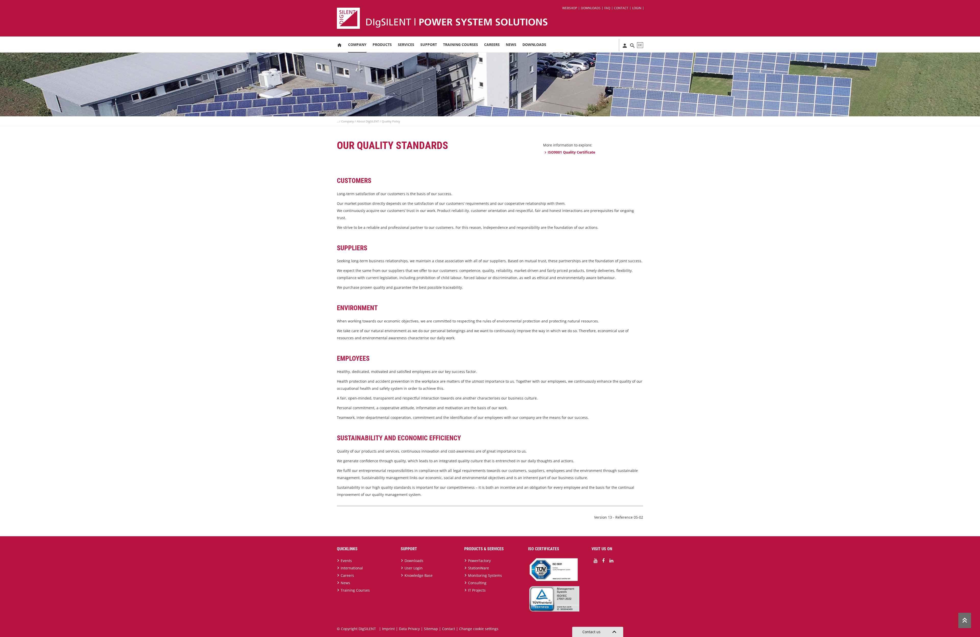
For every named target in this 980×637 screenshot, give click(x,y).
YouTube (595, 561)
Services (406, 44)
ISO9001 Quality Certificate (571, 152)
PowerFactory (479, 560)
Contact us (600, 632)
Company (357, 44)
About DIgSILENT (368, 121)
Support (428, 44)
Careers (492, 44)
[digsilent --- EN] (493, 18)
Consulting (477, 582)
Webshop (569, 8)
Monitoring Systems (485, 575)
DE (640, 45)
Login (636, 8)
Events (346, 560)
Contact (621, 8)
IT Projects (477, 590)
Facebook (603, 561)
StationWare (478, 568)
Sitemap (431, 628)
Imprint (388, 628)
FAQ (607, 8)
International (352, 568)
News (511, 44)
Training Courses (460, 44)
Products (382, 44)
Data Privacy (409, 628)
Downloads (591, 8)
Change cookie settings (478, 628)
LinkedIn (611, 561)
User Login (414, 568)
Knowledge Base (419, 575)
